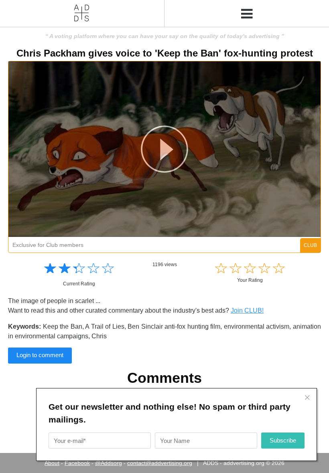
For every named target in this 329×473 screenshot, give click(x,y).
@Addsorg (108, 463)
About (52, 463)
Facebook (77, 463)
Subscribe (283, 440)
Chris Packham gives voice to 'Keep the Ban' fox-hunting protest (164, 53)
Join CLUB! (247, 310)
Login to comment (39, 355)
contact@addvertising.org (159, 463)
